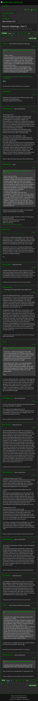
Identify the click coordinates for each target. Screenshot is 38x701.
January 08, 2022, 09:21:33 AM (9, 400)
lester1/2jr (6, 229)
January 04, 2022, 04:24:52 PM (9, 46)
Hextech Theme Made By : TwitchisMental (19, 699)
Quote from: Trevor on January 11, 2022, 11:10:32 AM (18, 661)
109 (21, 33)
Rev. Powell (7, 264)
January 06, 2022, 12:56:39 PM (9, 167)
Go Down (4, 33)
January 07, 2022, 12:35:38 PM (9, 267)
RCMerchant (7, 164)
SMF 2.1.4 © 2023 (15, 697)
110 (25, 33)
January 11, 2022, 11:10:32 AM (9, 608)
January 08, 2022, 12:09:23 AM (9, 292)
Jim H (4, 342)
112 (33, 33)
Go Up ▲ (25, 695)
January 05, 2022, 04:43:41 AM (9, 94)
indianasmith (7, 287)
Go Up (3, 680)
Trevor (5, 44)
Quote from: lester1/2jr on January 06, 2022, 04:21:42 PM (19, 348)
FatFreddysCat (8, 109)
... (18, 33)
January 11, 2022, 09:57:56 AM (9, 578)
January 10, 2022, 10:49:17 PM (9, 542)
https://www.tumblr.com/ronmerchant (12, 224)
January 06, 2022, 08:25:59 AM (9, 111)
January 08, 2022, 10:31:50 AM (9, 427)
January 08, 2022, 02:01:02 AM (9, 344)
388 (8, 36)
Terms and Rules (18, 695)
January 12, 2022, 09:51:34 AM (9, 657)
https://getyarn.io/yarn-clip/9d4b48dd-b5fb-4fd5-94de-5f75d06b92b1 (18, 77)
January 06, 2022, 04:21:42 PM (9, 232)
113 (3, 36)
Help (12, 695)
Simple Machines (23, 697)
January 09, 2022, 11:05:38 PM (9, 474)
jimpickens (6, 91)
